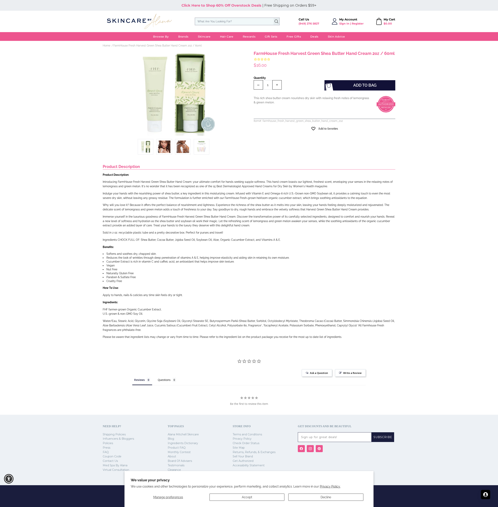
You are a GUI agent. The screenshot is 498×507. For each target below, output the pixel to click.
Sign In (344, 23)
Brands (183, 36)
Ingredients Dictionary (183, 443)
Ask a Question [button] (319, 373)
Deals (314, 36)
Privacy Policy (242, 438)
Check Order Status (246, 443)
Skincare (204, 36)
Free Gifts (294, 36)
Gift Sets (271, 36)
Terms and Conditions (247, 434)
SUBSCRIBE (383, 437)
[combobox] (237, 21)
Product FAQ (177, 447)
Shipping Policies (114, 434)
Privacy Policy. (330, 486)
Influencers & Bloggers (118, 438)
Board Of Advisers (180, 461)
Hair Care (226, 36)
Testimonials (176, 465)
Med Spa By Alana (115, 465)
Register (358, 23)
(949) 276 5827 (309, 23)
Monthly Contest (179, 452)
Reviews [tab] (139, 380)
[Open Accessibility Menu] (9, 479)
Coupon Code (112, 456)
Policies (108, 443)
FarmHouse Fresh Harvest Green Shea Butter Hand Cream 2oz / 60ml (157, 45)
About (172, 456)
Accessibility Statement (249, 465)
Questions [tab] (164, 380)
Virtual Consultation (116, 470)
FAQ (106, 452)
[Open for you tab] (485, 494)
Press (106, 447)
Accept (247, 497)
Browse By (161, 36)
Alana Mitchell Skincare (183, 434)
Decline (326, 497)
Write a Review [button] (352, 373)
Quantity (260, 78)
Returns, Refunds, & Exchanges (254, 452)
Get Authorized (243, 461)
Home (106, 45)
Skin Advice (336, 36)
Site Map (239, 447)
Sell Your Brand (243, 456)
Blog (171, 438)
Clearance (174, 470)
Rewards (249, 36)
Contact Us (110, 461)
